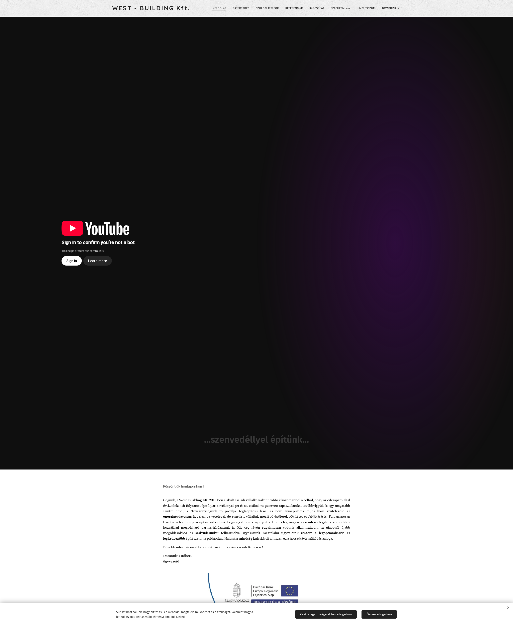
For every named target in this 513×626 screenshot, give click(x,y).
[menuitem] (221, 8)
